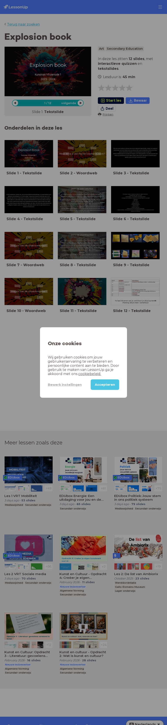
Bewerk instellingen (65, 385)
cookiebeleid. (89, 374)
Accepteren (105, 385)
